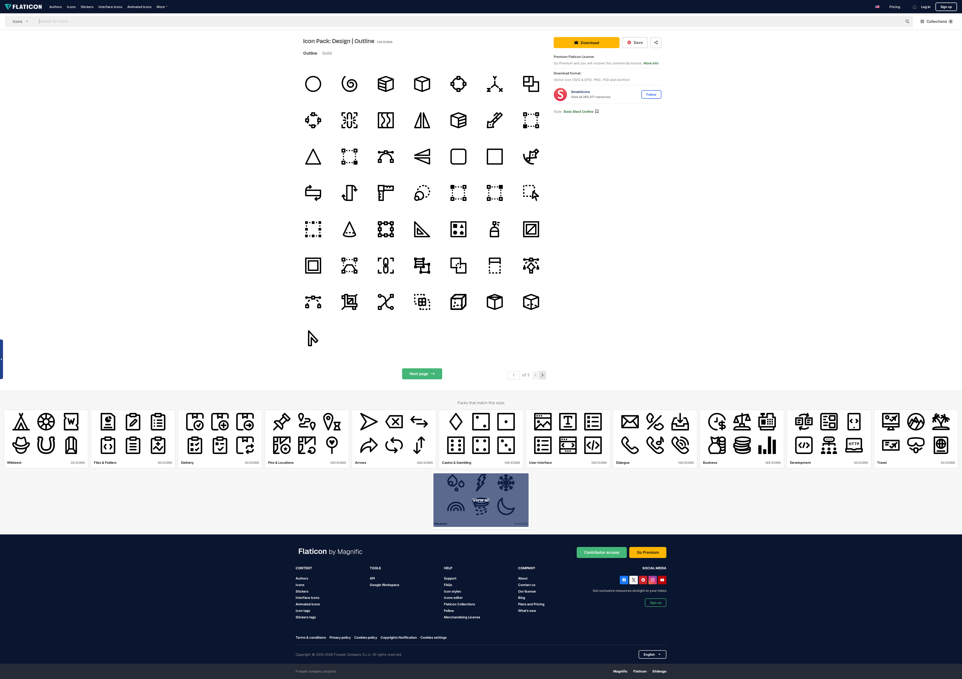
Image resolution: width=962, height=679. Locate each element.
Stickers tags (306, 617)
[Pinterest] (643, 580)
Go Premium (648, 552)
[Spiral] (349, 84)
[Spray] (494, 229)
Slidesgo (659, 671)
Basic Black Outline (578, 111)
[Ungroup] (422, 265)
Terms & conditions (311, 637)
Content (304, 568)
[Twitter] (633, 580)
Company (526, 568)
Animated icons (139, 7)
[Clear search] (896, 21)
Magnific (620, 671)
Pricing (894, 7)
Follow (449, 611)
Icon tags (303, 611)
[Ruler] (386, 193)
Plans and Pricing (531, 604)
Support (450, 578)
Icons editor (453, 598)
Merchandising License (462, 617)
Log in (925, 7)
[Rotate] (313, 193)
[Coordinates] (494, 84)
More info (651, 63)
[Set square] (422, 229)
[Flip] (422, 120)
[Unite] (458, 265)
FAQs (448, 585)
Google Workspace (384, 585)
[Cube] (386, 84)
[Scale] (422, 193)
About (523, 578)
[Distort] (386, 120)
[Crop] (349, 302)
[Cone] (349, 229)
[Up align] (494, 265)
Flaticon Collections (459, 604)
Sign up (946, 7)
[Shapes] (458, 229)
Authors (55, 7)
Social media (654, 568)
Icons (71, 7)
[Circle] (313, 84)
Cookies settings (433, 637)
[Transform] (349, 265)
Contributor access (601, 552)
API (372, 578)
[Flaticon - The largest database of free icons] (23, 7)
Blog (521, 598)
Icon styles (452, 591)
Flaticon (640, 671)
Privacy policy (340, 637)
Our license (527, 591)
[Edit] (458, 84)
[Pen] (494, 120)
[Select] (531, 120)
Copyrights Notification (399, 637)
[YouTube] (662, 580)
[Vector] (386, 156)
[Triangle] (313, 156)
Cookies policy (365, 637)
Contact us (526, 585)
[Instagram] (652, 580)
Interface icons (110, 7)
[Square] (458, 156)
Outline (310, 53)
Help (448, 568)
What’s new (527, 611)
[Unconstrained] (349, 120)
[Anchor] (531, 156)
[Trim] (531, 84)
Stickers (87, 7)
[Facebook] (624, 580)
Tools (375, 568)
